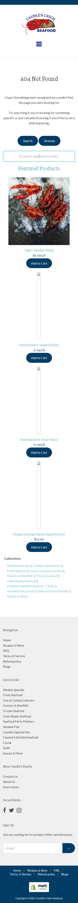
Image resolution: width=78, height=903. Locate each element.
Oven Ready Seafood (21, 581)
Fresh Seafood (17, 571)
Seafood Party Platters (53, 591)
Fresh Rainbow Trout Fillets (39, 440)
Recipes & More (13, 645)
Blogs (7, 666)
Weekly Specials (18, 565)
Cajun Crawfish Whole (39, 250)
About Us (9, 781)
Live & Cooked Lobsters (46, 571)
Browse (49, 141)
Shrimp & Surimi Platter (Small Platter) (39, 534)
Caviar (49, 586)
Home (7, 640)
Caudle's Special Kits (46, 565)
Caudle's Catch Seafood (49, 898)
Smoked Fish (15, 591)
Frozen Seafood (46, 576)
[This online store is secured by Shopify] (39, 890)
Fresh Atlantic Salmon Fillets (39, 345)
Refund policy (12, 661)
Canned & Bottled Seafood (25, 586)
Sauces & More (17, 596)
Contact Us (10, 776)
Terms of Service (14, 656)
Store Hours (11, 787)
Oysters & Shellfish (20, 576)
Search (27, 141)
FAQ (6, 650)
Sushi (30, 591)
